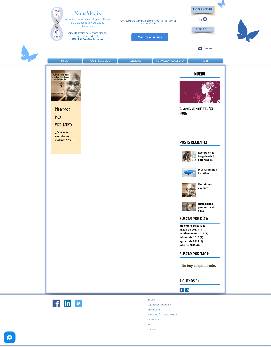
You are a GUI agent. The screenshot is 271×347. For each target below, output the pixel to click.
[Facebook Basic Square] (182, 290)
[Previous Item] (185, 92)
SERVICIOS (154, 309)
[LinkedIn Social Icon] (187, 290)
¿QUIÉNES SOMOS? (159, 304)
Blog (149, 324)
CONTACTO (153, 319)
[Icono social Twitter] (78, 303)
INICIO (151, 299)
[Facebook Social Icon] (56, 303)
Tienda (151, 329)
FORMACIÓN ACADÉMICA (162, 314)
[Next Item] (214, 92)
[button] (203, 19)
